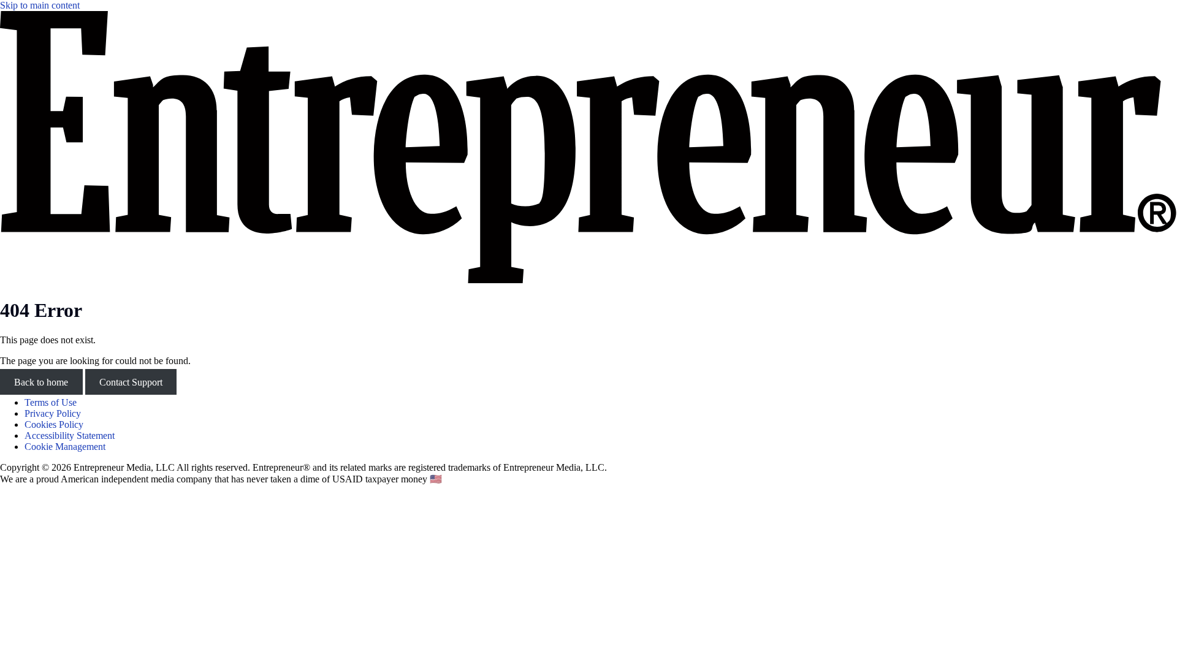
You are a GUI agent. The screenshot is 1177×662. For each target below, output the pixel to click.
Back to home (41, 381)
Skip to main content (40, 5)
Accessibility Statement (70, 435)
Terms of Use (51, 402)
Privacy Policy (53, 413)
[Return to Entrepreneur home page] (588, 280)
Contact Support (130, 381)
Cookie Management (65, 446)
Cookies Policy (54, 424)
